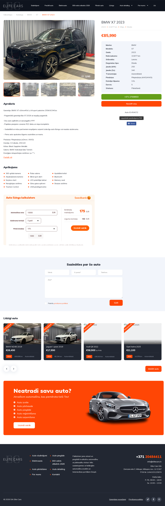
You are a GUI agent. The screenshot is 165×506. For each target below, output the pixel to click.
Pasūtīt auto (49, 5)
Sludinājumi (35, 5)
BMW (29, 15)
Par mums (141, 5)
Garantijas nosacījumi (117, 499)
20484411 (149, 457)
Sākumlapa (7, 15)
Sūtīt (116, 303)
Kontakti (56, 474)
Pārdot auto (99, 5)
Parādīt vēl (7, 157)
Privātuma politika (136, 499)
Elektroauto (63, 5)
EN (155, 5)
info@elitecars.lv (154, 461)
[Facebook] (153, 499)
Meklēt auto (153, 369)
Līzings (111, 5)
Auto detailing (125, 5)
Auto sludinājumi (39, 455)
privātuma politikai (61, 303)
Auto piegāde (58, 455)
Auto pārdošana (39, 469)
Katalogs (19, 15)
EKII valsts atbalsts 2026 (81, 5)
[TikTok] (148, 499)
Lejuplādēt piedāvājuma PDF (131, 118)
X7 (37, 15)
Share (132, 124)
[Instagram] (159, 499)
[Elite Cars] (13, 5)
